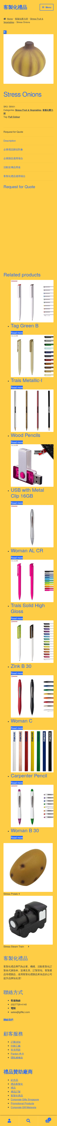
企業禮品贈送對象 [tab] (13, 149)
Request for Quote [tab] (13, 131)
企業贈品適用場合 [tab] (13, 158)
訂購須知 (16, 1042)
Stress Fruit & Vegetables (28, 109)
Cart (44, 1118)
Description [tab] (9, 140)
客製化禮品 (15, 6)
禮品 (13, 1087)
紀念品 (14, 1080)
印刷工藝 (16, 1046)
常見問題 (16, 1049)
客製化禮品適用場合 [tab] (14, 176)
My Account (9, 1121)
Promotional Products (22, 1103)
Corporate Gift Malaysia (23, 1107)
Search (28, 1121)
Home (10, 18)
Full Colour (14, 116)
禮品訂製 (16, 1091)
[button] (5, 32)
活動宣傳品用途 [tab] (12, 167)
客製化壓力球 (21, 18)
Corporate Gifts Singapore (25, 1099)
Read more (17, 332)
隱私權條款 (17, 1057)
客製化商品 (17, 1095)
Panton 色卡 (17, 1053)
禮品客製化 (17, 1084)
